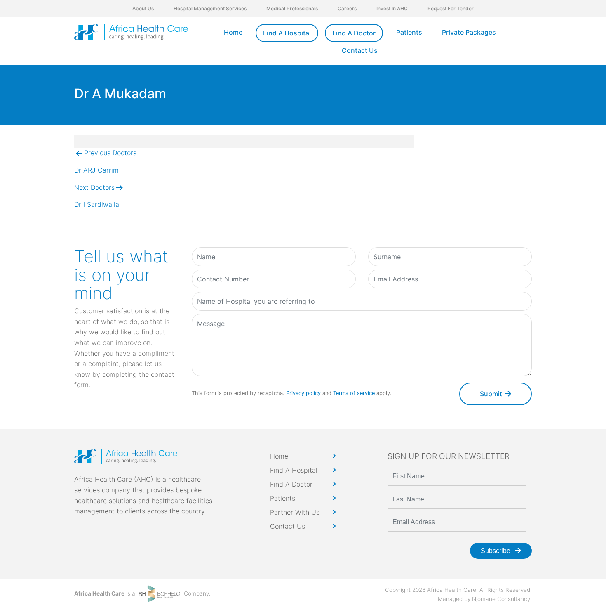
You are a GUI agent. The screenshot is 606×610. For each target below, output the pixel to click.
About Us (143, 8)
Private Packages (469, 32)
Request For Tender (450, 8)
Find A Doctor (354, 33)
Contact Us (360, 50)
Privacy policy (303, 393)
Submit (491, 394)
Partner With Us (294, 512)
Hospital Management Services (210, 8)
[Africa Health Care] (131, 32)
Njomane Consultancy (501, 599)
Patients (409, 32)
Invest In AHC (392, 8)
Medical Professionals (292, 8)
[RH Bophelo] (159, 593)
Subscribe (496, 550)
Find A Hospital (287, 33)
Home (233, 32)
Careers (347, 8)
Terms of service (354, 393)
